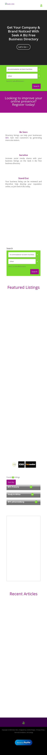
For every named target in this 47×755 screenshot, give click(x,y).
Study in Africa (14, 494)
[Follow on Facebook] (17, 751)
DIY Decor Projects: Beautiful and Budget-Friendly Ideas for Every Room (22, 632)
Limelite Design (30, 730)
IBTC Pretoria (13, 487)
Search (36, 86)
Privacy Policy (40, 730)
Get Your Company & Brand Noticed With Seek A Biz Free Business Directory (23, 33)
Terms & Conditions (20, 732)
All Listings (30, 732)
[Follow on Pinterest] (30, 751)
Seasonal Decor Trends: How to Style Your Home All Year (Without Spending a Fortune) (23, 703)
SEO (7, 138)
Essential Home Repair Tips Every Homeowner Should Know (20, 671)
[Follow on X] (23, 751)
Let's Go (22, 46)
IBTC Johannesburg (16, 502)
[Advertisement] (23, 214)
